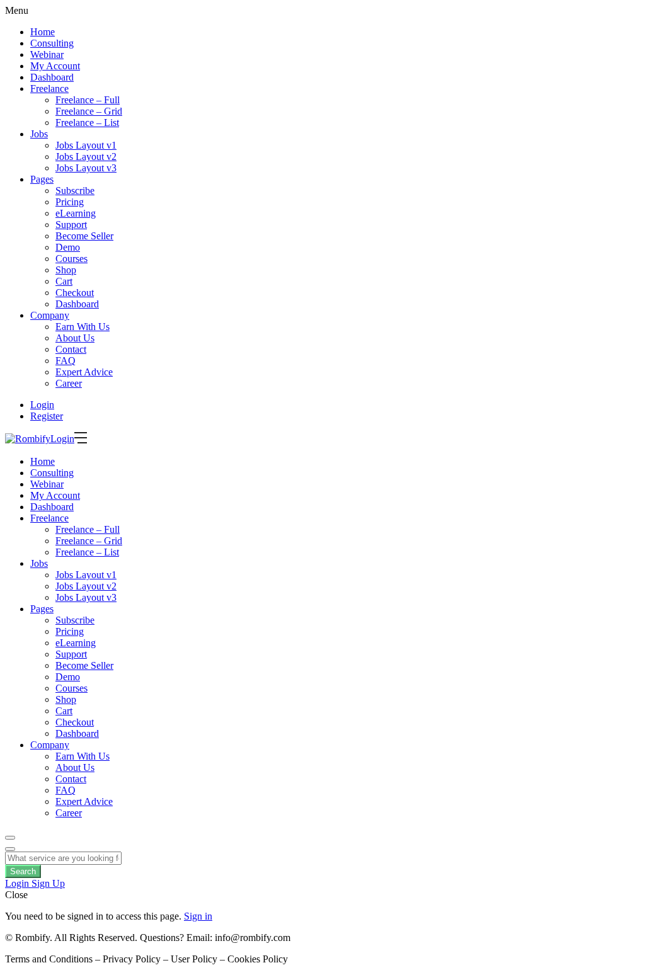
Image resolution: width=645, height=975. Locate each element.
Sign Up (48, 883)
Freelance (49, 88)
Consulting (52, 43)
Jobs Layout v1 (86, 145)
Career (68, 383)
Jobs (39, 133)
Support (71, 224)
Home (42, 31)
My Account (55, 65)
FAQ (65, 360)
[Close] (10, 849)
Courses (71, 258)
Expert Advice (84, 372)
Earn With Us (82, 326)
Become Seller (84, 236)
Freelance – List (87, 122)
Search (23, 871)
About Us (74, 338)
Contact (70, 349)
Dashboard (52, 77)
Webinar (47, 54)
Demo (67, 247)
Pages (42, 179)
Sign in (198, 916)
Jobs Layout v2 (86, 156)
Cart (63, 281)
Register (46, 416)
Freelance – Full (87, 99)
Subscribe (74, 190)
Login (42, 404)
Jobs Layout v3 (86, 167)
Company (49, 315)
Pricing (69, 202)
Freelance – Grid (88, 111)
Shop (65, 270)
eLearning (75, 213)
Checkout (74, 292)
